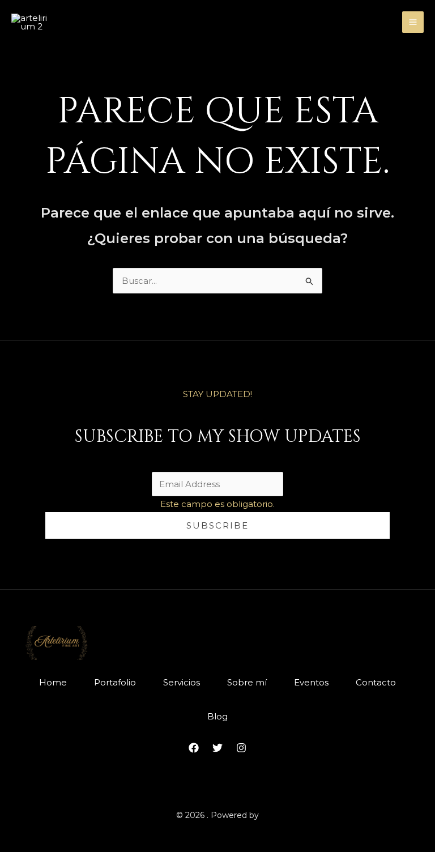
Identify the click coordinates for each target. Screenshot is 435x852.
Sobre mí (247, 682)
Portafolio (115, 682)
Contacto (376, 682)
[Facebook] (194, 748)
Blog (217, 716)
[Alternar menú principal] (413, 22)
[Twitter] (217, 748)
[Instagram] (241, 748)
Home (53, 682)
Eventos (311, 682)
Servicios (181, 682)
